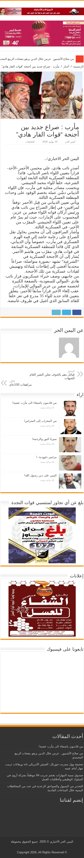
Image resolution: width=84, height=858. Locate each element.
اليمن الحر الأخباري (61, 841)
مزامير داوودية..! (46, 457)
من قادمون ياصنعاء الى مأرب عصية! (34, 402)
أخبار (66, 66)
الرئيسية (78, 66)
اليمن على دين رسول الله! (40, 475)
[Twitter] (45, 847)
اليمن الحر (70, 141)
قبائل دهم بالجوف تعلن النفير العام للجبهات (52, 375)
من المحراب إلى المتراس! (40, 421)
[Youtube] (41, 847)
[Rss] (49, 847)
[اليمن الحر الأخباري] (42, 10)
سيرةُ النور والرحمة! (44, 439)
